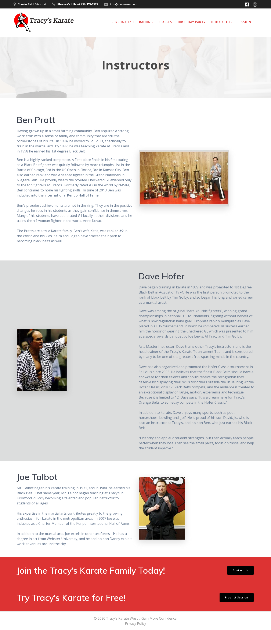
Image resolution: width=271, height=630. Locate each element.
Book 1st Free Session (231, 22)
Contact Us (240, 570)
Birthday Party (192, 22)
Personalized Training (132, 22)
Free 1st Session (236, 597)
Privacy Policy (135, 623)
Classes (165, 22)
